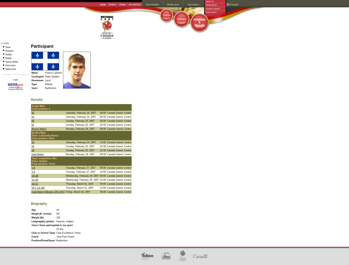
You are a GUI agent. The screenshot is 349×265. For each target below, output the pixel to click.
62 (33, 124)
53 (33, 116)
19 (33, 142)
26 (33, 146)
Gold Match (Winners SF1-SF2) (48, 192)
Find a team (10, 65)
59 (33, 120)
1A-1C (35, 183)
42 (33, 112)
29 (33, 150)
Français (234, 4)
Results (8, 54)
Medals (8, 58)
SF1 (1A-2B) (38, 188)
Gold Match (38, 154)
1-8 (33, 167)
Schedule (9, 51)
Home (7, 47)
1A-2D (35, 179)
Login (15, 80)
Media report (10, 69)
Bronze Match (39, 128)
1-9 (33, 171)
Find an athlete (11, 61)
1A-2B (35, 175)
